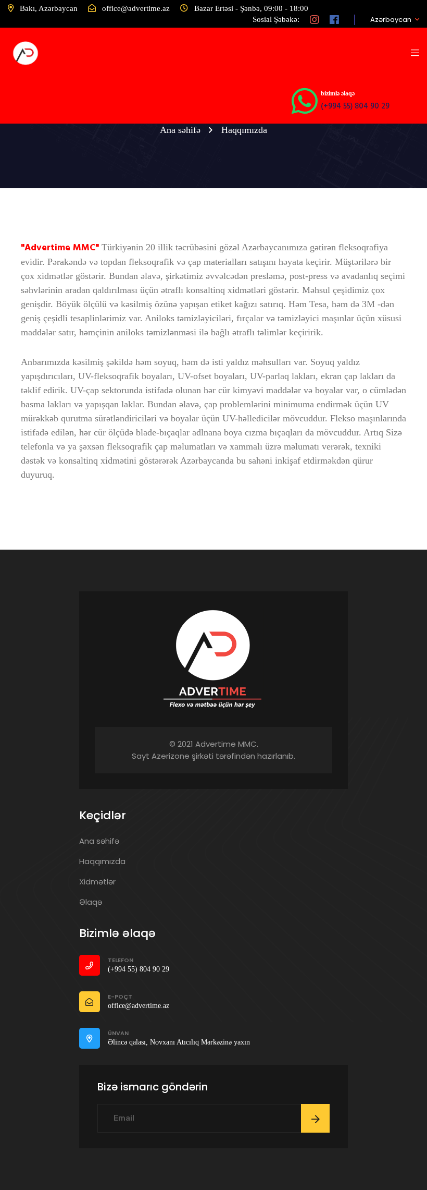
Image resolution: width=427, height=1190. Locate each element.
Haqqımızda (102, 861)
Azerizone (171, 755)
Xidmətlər (97, 881)
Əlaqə (90, 902)
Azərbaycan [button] (390, 19)
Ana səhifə (180, 130)
